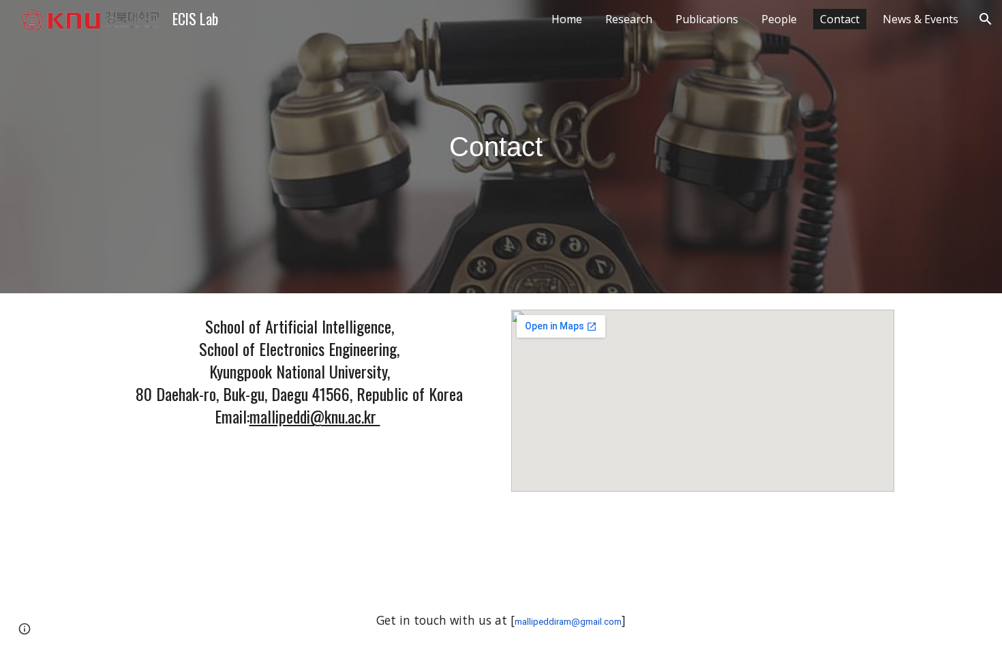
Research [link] (628, 19)
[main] (501, 146)
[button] (985, 19)
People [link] (779, 19)
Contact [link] (840, 19)
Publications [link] (706, 19)
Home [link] (566, 19)
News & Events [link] (920, 19)
